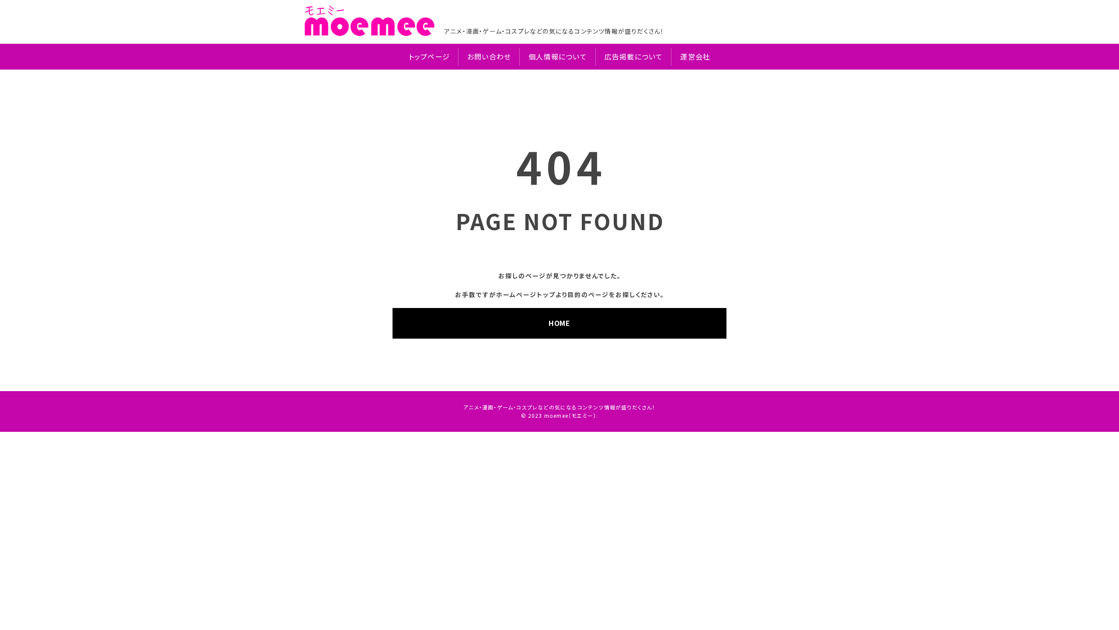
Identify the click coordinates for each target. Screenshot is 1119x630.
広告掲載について (634, 56)
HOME (559, 323)
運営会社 (695, 56)
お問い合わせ (489, 56)
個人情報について (557, 56)
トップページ (429, 56)
